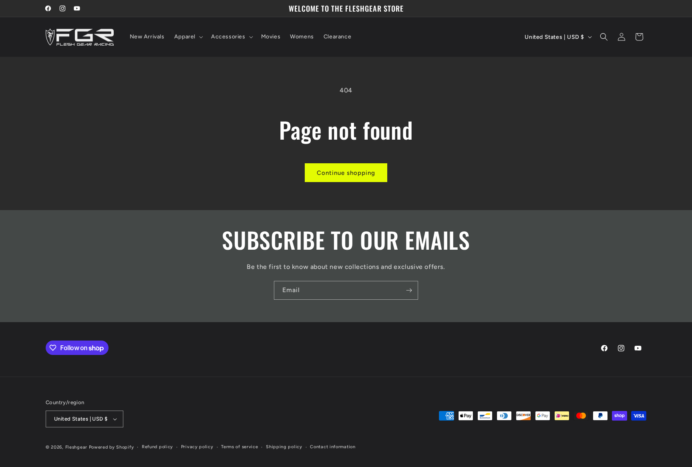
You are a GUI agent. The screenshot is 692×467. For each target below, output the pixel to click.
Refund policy (157, 446)
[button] (187, 36)
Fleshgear (76, 447)
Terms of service (239, 446)
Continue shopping (346, 172)
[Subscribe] (409, 290)
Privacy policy (197, 446)
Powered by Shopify (111, 447)
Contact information (332, 446)
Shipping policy (284, 446)
